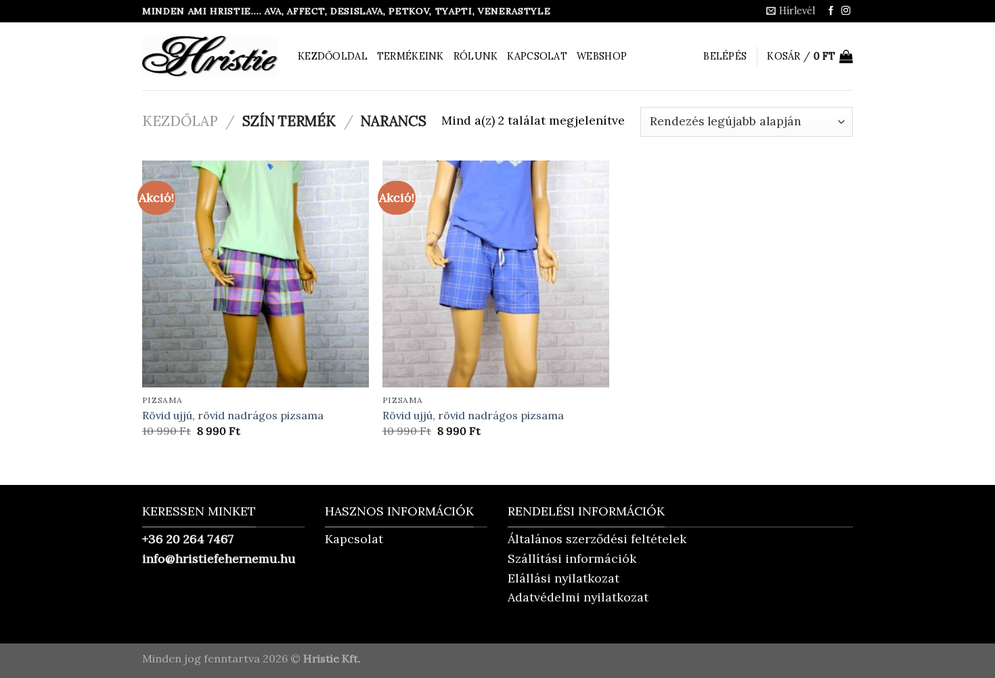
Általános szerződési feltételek (597, 539)
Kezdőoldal (333, 56)
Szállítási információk (572, 558)
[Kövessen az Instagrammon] (845, 11)
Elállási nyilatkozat (563, 578)
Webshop (602, 56)
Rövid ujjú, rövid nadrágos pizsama (233, 415)
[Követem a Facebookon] (830, 11)
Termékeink (410, 56)
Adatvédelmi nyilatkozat (578, 597)
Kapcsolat (537, 56)
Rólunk (476, 56)
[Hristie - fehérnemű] (210, 56)
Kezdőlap (180, 121)
